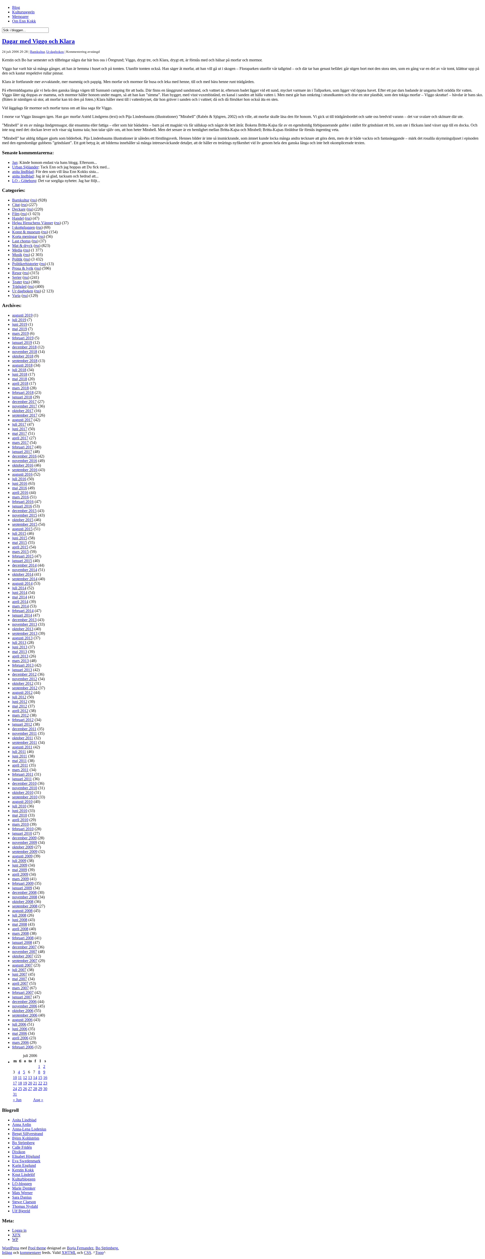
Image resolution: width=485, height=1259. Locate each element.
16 (45, 1077)
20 (30, 1083)
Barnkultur (37, 52)
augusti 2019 (22, 315)
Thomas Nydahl (25, 1206)
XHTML (69, 1252)
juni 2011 (19, 756)
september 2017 (24, 415)
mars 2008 (20, 933)
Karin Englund (24, 1165)
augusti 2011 (22, 747)
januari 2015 (22, 561)
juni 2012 (19, 701)
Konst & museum (26, 232)
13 (30, 1077)
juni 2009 (19, 865)
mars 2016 (20, 497)
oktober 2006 (22, 1011)
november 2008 (24, 897)
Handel (18, 218)
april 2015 (20, 547)
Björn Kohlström (25, 1138)
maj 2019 (19, 329)
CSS (87, 1252)
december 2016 (24, 456)
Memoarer (20, 16)
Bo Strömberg (23, 1143)
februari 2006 (23, 1047)
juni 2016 (19, 483)
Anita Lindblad (24, 1120)
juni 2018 (19, 374)
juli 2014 (19, 588)
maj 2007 (19, 979)
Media (17, 250)
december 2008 (24, 892)
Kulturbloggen (23, 1179)
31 (15, 1094)
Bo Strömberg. (107, 1248)
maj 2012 (19, 706)
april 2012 (20, 711)
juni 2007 (19, 974)
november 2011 (24, 733)
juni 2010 (19, 811)
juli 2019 (19, 320)
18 (20, 1083)
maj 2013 (19, 651)
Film (15, 214)
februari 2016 (23, 501)
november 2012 (24, 679)
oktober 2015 (22, 520)
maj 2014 (19, 597)
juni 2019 (19, 324)
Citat (16, 205)
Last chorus (21, 241)
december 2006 (24, 1001)
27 (30, 1089)
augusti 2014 (22, 583)
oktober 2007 (22, 956)
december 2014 (24, 565)
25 (20, 1089)
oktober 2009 (22, 847)
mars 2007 (20, 988)
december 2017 (24, 401)
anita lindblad (23, 171)
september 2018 (24, 361)
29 (40, 1089)
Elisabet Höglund (26, 1156)
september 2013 (24, 633)
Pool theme (37, 1248)
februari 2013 (23, 665)
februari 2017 (23, 447)
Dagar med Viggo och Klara (38, 41)
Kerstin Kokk (23, 1170)
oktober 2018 (22, 356)
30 (45, 1089)
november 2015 (24, 515)
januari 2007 (22, 997)
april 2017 (20, 438)
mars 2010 (20, 824)
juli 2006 (19, 1024)
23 (45, 1083)
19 (25, 1083)
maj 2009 (19, 870)
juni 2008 (19, 920)
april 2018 (20, 383)
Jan (14, 162)
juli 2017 (19, 424)
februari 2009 (23, 883)
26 (25, 1089)
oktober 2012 (22, 683)
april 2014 (20, 601)
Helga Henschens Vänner (32, 223)
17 (15, 1083)
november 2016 (24, 461)
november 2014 (24, 570)
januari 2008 (22, 942)
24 (15, 1089)
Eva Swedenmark (26, 1161)
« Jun (17, 1100)
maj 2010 (19, 815)
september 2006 (24, 1015)
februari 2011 (22, 774)
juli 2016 (19, 479)
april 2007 (20, 983)
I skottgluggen (23, 227)
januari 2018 (22, 397)
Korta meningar (24, 236)
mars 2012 (20, 715)
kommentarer (30, 1252)
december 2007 (24, 947)
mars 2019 (20, 333)
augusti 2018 (22, 365)
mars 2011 (20, 770)
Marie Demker (23, 1188)
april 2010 (20, 820)
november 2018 (24, 351)
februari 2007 (23, 992)
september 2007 (24, 961)
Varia (16, 295)
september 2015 (24, 524)
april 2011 (20, 765)
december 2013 (24, 620)
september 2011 (24, 742)
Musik (17, 255)
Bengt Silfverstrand (27, 1133)
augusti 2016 (22, 474)
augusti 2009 (22, 856)
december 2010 (24, 783)
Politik (17, 259)
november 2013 (24, 624)
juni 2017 (19, 429)
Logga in (19, 1230)
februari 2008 (23, 938)
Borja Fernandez (80, 1248)
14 (35, 1077)
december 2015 (24, 511)
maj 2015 (19, 542)
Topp (99, 1252)
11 (20, 1077)
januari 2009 (22, 888)
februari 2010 (23, 829)
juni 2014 (19, 592)
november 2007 (24, 951)
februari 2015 (23, 556)
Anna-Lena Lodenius (29, 1129)
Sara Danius (22, 1197)
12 (25, 1077)
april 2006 (20, 1038)
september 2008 (24, 906)
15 (40, 1077)
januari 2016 (22, 506)
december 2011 (24, 729)
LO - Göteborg (24, 181)
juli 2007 (19, 970)
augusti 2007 (22, 965)
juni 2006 (19, 1029)
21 (35, 1083)
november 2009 (24, 842)
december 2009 (24, 838)
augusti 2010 (22, 801)
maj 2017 (19, 433)
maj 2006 (19, 1033)
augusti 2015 (22, 529)
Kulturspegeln (23, 12)
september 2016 (24, 470)
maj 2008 (19, 924)
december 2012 (24, 674)
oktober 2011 (22, 738)
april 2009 (20, 874)
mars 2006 (20, 1042)
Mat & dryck (22, 245)
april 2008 (20, 929)
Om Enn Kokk (24, 21)
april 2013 (20, 656)
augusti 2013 (22, 638)
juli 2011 (19, 751)
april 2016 (20, 492)
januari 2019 (22, 342)
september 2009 (24, 851)
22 (40, 1083)
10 (15, 1077)
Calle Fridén (22, 1147)
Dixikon (18, 1152)
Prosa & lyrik (22, 268)
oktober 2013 (22, 629)
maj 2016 (19, 488)
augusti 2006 (22, 1020)
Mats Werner (22, 1193)
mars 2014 (20, 606)
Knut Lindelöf (23, 1174)
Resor (16, 273)
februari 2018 (23, 392)
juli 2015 (19, 533)
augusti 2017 (22, 420)
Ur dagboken (55, 52)
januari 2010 (22, 833)
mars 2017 (20, 442)
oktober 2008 (22, 901)
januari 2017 (22, 451)
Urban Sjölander (25, 167)
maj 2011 (19, 761)
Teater (17, 282)
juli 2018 (19, 370)
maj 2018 (19, 379)
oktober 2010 (22, 792)
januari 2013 (22, 670)
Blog (16, 7)
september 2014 (24, 579)
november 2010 (24, 788)
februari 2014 (23, 611)
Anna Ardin (21, 1124)
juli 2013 (19, 642)
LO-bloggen (22, 1183)
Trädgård (19, 286)
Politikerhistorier (25, 264)
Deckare (19, 209)
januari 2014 (22, 615)
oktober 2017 (22, 411)
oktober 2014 (22, 574)
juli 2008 (19, 915)
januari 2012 (22, 724)
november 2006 (24, 1006)
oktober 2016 (22, 465)
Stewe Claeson (24, 1202)
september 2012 (24, 688)
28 (35, 1089)
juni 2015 (19, 538)
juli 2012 (19, 697)
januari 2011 (22, 779)
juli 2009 (19, 861)
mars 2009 (20, 879)
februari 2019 (23, 338)
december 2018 (24, 347)
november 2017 (24, 406)
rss (34, 200)
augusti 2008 (22, 911)
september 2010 (24, 797)
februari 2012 (23, 720)
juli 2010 (19, 806)
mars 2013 (20, 661)
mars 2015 (20, 551)
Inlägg (7, 1252)
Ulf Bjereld (21, 1211)
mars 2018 (20, 388)
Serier (16, 277)
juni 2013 (19, 647)
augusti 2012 (22, 692)
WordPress (10, 1248)
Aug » (38, 1100)
